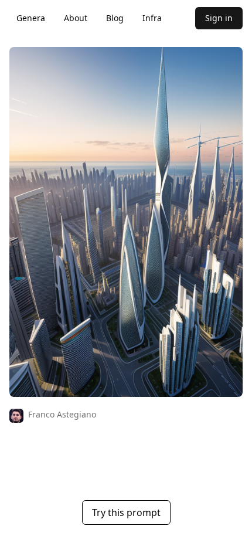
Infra (152, 17)
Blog (115, 17)
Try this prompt (126, 512)
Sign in (219, 17)
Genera (30, 17)
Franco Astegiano (62, 414)
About (75, 17)
